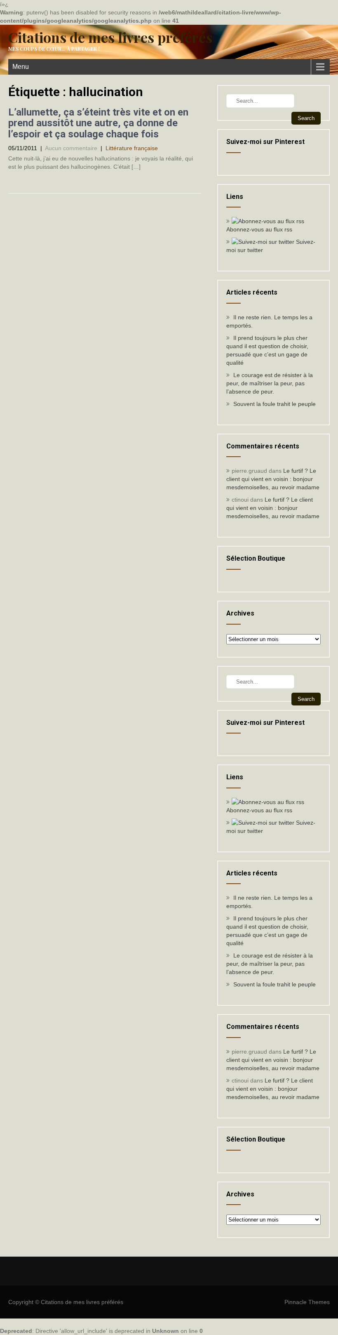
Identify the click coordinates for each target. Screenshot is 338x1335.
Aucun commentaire (71, 148)
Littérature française (132, 148)
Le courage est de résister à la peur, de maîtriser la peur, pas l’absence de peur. (269, 383)
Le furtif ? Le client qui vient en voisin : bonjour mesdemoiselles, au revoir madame (272, 479)
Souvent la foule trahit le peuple (274, 404)
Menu (20, 66)
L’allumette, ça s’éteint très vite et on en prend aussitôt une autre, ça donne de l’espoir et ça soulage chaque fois (98, 123)
